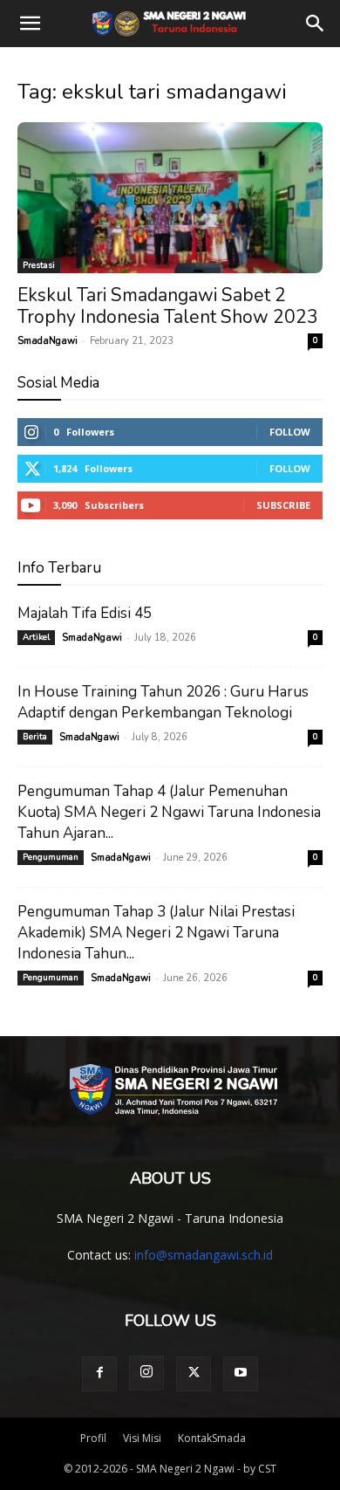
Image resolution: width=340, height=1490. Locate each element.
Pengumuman (50, 857)
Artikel (36, 637)
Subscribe (283, 505)
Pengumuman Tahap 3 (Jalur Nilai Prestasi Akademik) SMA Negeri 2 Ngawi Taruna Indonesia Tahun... (156, 933)
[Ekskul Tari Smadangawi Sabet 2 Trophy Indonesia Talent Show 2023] (170, 197)
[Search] (315, 23)
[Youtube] (240, 1373)
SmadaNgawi (47, 340)
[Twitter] (193, 1373)
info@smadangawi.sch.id (203, 1254)
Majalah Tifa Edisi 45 (84, 613)
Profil (93, 1438)
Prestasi (39, 265)
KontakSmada (212, 1438)
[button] (30, 23)
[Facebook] (99, 1373)
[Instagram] (146, 1373)
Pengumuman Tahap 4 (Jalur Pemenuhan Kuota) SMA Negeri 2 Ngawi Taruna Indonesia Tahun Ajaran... (169, 812)
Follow (289, 431)
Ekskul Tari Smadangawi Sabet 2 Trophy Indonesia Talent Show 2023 (167, 306)
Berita (35, 737)
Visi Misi (142, 1438)
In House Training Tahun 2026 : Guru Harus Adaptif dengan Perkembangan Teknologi (163, 702)
